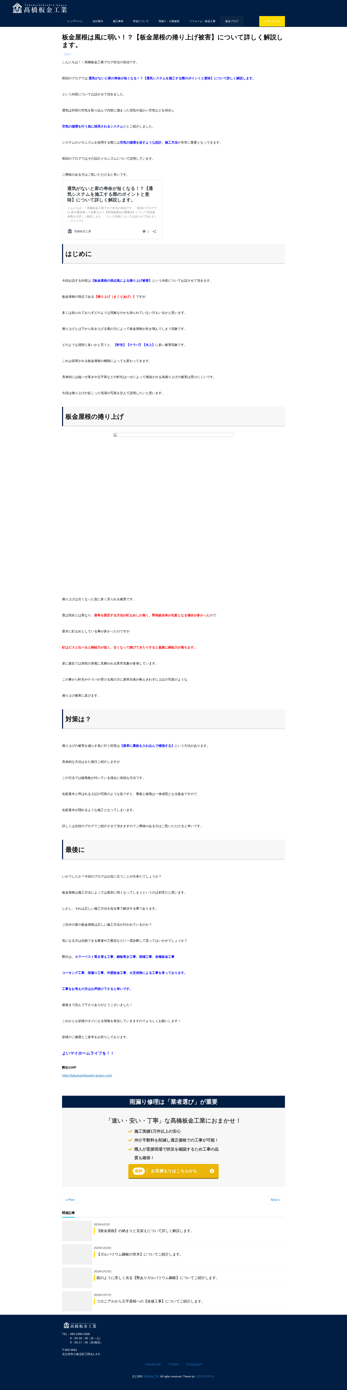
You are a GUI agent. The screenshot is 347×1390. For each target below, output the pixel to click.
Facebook (153, 1364)
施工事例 (118, 21)
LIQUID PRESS (204, 1376)
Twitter (173, 1364)
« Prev (70, 1199)
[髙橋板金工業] (82, 1325)
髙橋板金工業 (151, 1376)
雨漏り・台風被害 (169, 21)
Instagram (194, 1364)
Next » (275, 1199)
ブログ (67, 54)
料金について (141, 21)
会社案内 (98, 21)
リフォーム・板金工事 (202, 21)
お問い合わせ (272, 21)
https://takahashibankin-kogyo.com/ (87, 1075)
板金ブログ (231, 21)
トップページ (75, 21)
